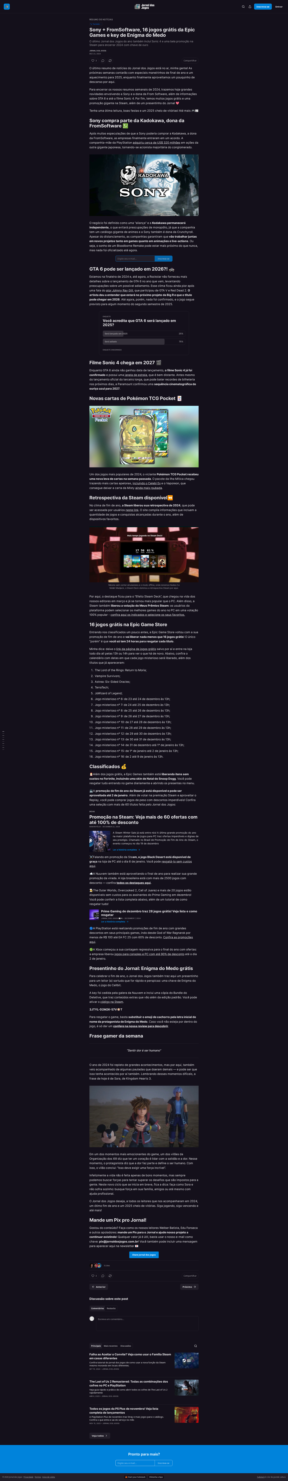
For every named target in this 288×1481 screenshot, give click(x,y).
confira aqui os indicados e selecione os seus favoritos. (148, 615)
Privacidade (28, 1477)
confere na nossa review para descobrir (140, 1026)
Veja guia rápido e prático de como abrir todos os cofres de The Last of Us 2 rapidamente (128, 1391)
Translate (96, 24)
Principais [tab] (96, 1346)
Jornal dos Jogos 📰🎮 (112, 918)
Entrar (279, 6)
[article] (144, 1363)
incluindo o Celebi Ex (147, 483)
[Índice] (3, 740)
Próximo (187, 1286)
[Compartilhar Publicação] (250, 7)
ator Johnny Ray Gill (119, 290)
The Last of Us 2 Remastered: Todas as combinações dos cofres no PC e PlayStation (128, 1383)
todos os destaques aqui (134, 883)
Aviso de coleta (48, 1477)
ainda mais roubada (148, 488)
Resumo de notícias (101, 19)
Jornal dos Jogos (97, 51)
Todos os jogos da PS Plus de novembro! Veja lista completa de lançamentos (123, 1410)
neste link (132, 510)
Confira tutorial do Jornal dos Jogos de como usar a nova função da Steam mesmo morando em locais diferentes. (127, 1364)
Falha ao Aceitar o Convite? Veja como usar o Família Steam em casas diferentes (130, 1356)
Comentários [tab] (97, 1308)
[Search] (243, 7)
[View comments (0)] (103, 61)
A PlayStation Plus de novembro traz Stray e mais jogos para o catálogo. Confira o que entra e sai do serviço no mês (126, 1418)
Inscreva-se (262, 6)
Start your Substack (136, 1477)
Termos (38, 1477)
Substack (261, 1477)
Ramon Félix (95, 827)
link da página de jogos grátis (136, 649)
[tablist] (103, 1308)
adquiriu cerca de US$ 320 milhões (156, 142)
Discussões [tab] (125, 1346)
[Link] (85, 123)
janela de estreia (136, 375)
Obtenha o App (156, 1477)
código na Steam (111, 1002)
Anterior (101, 1286)
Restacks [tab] (111, 1308)
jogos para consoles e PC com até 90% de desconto (149, 954)
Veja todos (98, 1435)
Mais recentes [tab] (110, 1346)
